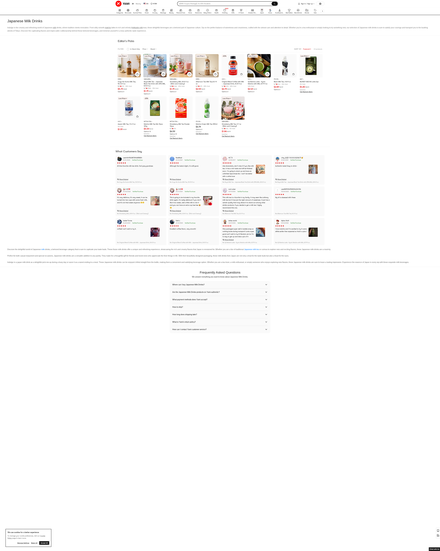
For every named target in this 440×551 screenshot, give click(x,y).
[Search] (275, 4)
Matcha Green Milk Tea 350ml (206, 124)
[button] (153, 3)
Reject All (34, 543)
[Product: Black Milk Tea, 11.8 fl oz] (285, 65)
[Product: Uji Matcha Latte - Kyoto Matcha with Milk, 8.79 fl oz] (259, 65)
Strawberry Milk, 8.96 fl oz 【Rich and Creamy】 (179, 83)
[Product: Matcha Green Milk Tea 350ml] (207, 108)
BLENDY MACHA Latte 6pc (309, 82)
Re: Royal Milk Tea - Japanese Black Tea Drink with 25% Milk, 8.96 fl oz (244, 182)
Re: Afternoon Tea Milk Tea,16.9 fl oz (234, 213)
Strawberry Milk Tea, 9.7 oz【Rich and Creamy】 (231, 125)
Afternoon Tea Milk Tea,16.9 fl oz (206, 83)
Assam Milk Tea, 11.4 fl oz (126, 124)
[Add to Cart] (137, 74)
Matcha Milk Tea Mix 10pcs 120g (153, 125)
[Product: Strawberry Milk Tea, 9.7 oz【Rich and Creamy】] (233, 108)
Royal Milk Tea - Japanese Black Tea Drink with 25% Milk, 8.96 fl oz (154, 84)
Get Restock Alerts (306, 92)
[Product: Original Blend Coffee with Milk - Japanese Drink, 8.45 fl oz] (233, 65)
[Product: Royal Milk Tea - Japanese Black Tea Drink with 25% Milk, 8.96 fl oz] (155, 65)
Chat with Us (434, 549)
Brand (153, 49)
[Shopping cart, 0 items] (320, 4)
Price (144, 49)
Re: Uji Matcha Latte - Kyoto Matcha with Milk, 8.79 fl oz (240, 242)
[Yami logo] (123, 4)
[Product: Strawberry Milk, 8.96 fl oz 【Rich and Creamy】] (181, 65)
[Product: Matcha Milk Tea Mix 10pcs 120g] (155, 108)
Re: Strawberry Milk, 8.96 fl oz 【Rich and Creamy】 (133, 213)
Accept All (44, 543)
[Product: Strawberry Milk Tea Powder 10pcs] (181, 108)
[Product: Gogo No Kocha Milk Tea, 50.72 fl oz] (129, 65)
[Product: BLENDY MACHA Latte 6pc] (311, 65)
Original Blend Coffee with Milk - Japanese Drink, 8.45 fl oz (233, 83)
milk (54, 28)
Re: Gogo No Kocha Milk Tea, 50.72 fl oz (129, 182)
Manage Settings (23, 543)
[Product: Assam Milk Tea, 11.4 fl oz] (129, 108)
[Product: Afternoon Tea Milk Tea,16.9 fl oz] (207, 65)
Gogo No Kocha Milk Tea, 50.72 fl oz (127, 83)
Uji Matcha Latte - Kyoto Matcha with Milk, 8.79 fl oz (257, 83)
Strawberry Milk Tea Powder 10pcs (180, 125)
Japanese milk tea (251, 249)
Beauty (138, 4)
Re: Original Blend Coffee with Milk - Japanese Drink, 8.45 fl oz (136, 242)
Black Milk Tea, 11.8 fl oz (282, 82)
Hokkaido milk (137, 28)
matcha (108, 28)
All (133, 4)
